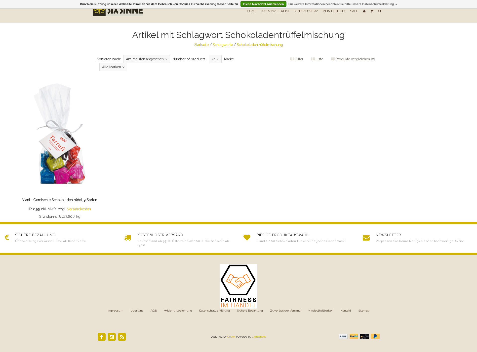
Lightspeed (259, 336)
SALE (354, 11)
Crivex (231, 336)
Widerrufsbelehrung (178, 310)
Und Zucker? (306, 11)
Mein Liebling (333, 11)
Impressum (115, 310)
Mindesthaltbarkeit (320, 310)
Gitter (298, 59)
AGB (154, 310)
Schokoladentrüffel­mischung (260, 45)
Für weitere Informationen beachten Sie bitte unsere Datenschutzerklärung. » (342, 4)
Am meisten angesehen (145, 59)
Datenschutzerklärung (214, 310)
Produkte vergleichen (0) (355, 59)
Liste (319, 59)
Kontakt (346, 310)
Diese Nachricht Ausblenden (263, 4)
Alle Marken (111, 67)
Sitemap (363, 310)
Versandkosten (79, 209)
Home (251, 11)
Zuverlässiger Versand (285, 310)
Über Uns (136, 310)
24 (213, 59)
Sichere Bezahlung (250, 310)
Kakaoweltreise (275, 11)
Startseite (201, 45)
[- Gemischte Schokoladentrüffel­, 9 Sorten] (59, 147)
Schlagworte (223, 45)
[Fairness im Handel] (238, 286)
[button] (372, 11)
